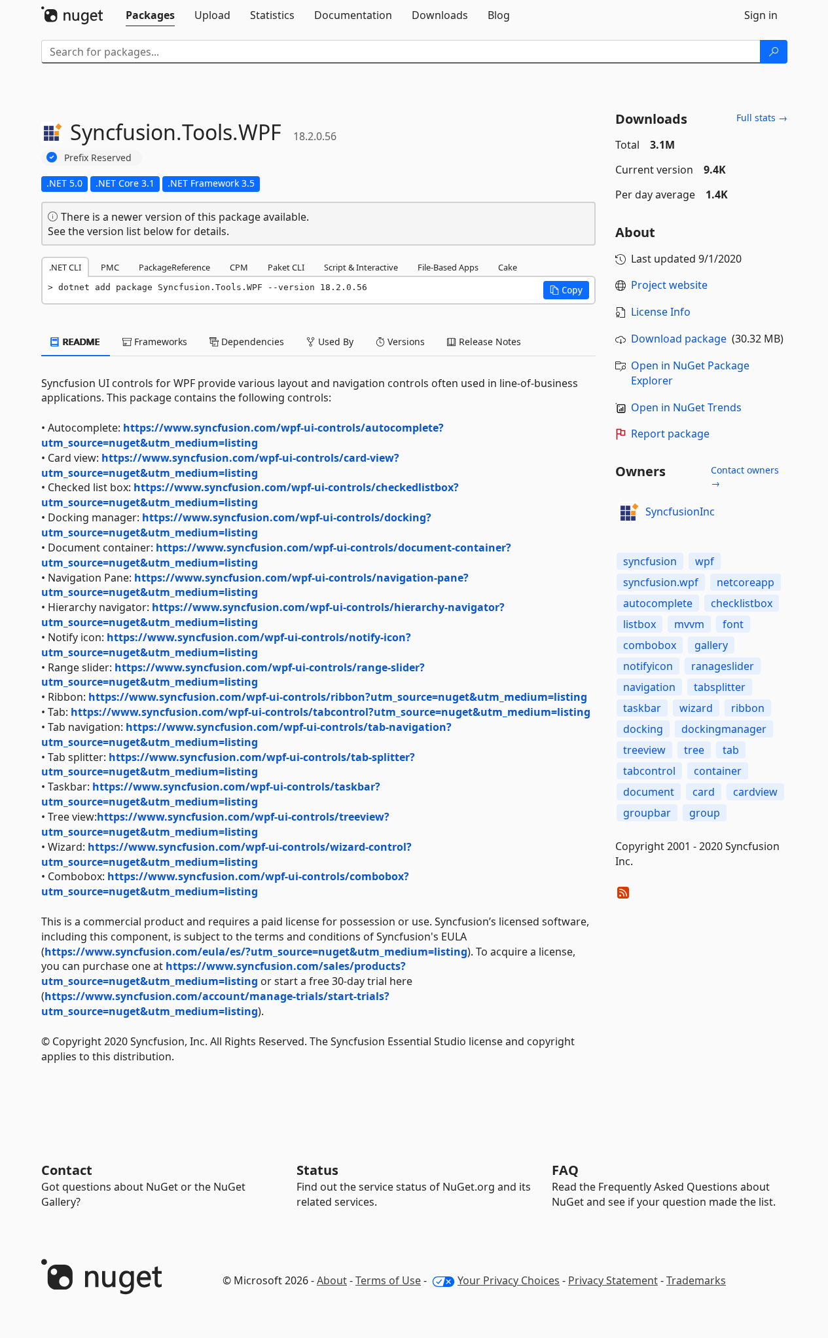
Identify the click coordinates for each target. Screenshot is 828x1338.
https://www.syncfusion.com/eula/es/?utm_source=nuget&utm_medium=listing (256, 951)
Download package (679, 338)
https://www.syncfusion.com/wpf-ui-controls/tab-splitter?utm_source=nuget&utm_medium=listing (228, 764)
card (704, 792)
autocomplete (658, 603)
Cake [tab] (507, 267)
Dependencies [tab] (251, 341)
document (648, 792)
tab (731, 750)
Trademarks (696, 1280)
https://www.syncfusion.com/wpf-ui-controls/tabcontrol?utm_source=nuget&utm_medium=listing (330, 712)
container (718, 771)
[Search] (773, 52)
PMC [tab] (110, 267)
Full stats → (761, 117)
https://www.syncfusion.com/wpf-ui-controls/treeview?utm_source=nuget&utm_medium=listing (215, 824)
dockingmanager (723, 729)
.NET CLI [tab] (65, 267)
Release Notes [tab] (488, 341)
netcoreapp (745, 582)
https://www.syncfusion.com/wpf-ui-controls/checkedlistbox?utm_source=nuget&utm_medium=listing (250, 495)
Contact (66, 1170)
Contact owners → (745, 476)
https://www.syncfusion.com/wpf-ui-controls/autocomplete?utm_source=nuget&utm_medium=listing (242, 435)
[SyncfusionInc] (628, 512)
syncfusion (650, 561)
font (733, 624)
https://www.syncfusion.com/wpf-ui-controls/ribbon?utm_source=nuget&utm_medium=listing (337, 697)
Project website (669, 285)
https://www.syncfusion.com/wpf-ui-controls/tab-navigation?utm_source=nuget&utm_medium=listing (246, 734)
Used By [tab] (334, 341)
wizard (696, 708)
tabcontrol (649, 771)
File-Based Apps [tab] (448, 267)
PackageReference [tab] (174, 267)
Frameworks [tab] (159, 341)
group (704, 813)
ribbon (748, 708)
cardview (755, 792)
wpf (704, 561)
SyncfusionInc (680, 511)
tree (694, 750)
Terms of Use (388, 1280)
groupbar (647, 813)
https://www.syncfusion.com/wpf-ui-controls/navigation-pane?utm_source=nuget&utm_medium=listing (255, 585)
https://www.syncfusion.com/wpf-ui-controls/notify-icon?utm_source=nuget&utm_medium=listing (226, 645)
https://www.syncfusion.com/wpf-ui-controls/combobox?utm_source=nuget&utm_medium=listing (225, 884)
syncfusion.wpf (660, 582)
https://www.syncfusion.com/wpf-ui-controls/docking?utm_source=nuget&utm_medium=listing (236, 525)
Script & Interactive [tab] (361, 267)
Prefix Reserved (98, 157)
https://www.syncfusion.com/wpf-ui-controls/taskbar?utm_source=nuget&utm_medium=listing (210, 794)
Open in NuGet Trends (686, 407)
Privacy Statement (613, 1280)
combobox (649, 645)
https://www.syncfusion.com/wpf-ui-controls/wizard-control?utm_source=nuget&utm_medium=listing (226, 854)
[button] (566, 290)
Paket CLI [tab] (286, 267)
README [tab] (80, 341)
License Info (661, 312)
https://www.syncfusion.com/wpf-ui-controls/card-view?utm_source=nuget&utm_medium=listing (220, 465)
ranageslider (722, 666)
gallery (711, 645)
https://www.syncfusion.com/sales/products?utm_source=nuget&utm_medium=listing (223, 973)
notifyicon (648, 666)
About (332, 1280)
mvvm (689, 624)
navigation (649, 687)
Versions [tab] (405, 341)
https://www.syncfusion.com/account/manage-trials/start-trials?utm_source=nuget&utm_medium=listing (215, 1003)
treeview (644, 750)
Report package (670, 433)
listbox (639, 624)
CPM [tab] (239, 267)
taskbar (642, 708)
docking (643, 729)
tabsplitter (720, 687)
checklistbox (741, 603)
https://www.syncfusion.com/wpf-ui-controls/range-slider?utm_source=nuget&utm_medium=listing (233, 675)
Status (317, 1170)
